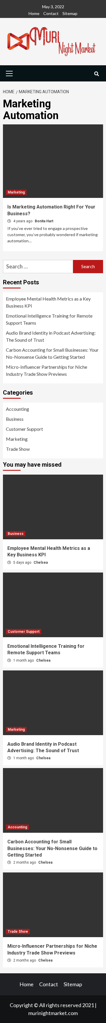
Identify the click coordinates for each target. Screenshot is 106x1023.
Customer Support (24, 429)
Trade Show (18, 449)
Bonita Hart (44, 221)
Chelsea (41, 562)
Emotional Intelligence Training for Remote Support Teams (49, 319)
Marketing (16, 192)
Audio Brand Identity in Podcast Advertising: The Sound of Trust (51, 336)
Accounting (17, 409)
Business (15, 419)
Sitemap (69, 13)
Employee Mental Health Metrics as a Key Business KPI (48, 302)
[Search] (96, 74)
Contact (51, 13)
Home (34, 13)
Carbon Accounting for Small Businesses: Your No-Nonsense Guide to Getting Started (52, 353)
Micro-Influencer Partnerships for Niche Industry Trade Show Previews (46, 370)
